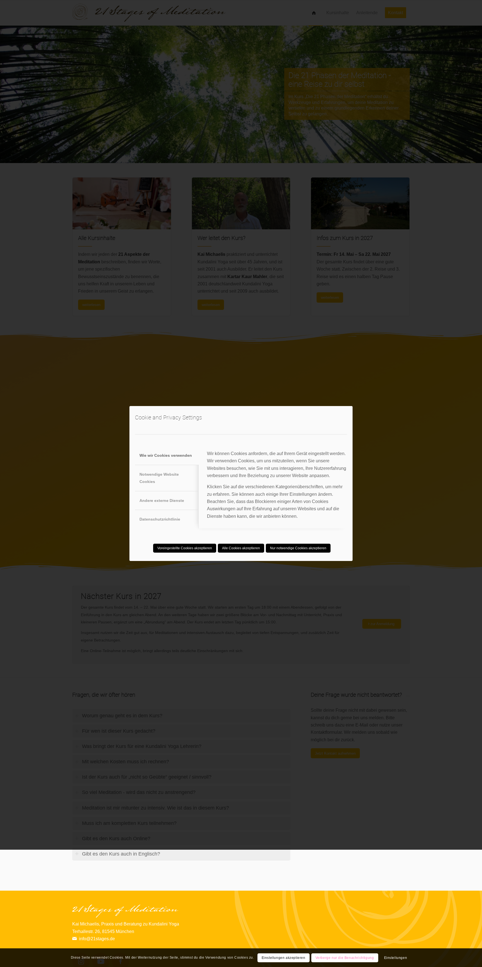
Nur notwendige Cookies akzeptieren (298, 548)
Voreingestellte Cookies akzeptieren (184, 548)
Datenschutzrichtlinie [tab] (159, 519)
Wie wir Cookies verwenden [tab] (165, 455)
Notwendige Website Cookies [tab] (159, 478)
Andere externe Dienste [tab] (161, 500)
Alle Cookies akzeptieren (241, 548)
